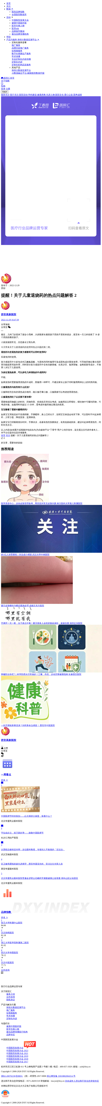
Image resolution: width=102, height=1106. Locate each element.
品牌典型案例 (18, 31)
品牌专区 (10, 1035)
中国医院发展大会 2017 (17, 1062)
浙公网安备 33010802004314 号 (61, 1076)
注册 (8, 89)
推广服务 (10, 1010)
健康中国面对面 (19, 23)
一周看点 (6, 774)
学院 (8, 37)
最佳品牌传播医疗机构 (17, 1032)
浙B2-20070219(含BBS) (12, 1076)
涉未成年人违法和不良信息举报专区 (82, 1081)
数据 (8, 9)
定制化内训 (11, 1018)
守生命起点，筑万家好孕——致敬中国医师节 (22, 833)
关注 (8, 6)
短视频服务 (11, 1013)
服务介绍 (10, 994)
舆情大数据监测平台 (16, 1007)
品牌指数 (6, 912)
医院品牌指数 (18, 12)
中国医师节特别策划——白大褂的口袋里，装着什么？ (26, 816)
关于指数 (5, 81)
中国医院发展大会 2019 (17, 1056)
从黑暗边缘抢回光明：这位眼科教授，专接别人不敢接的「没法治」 (33, 849)
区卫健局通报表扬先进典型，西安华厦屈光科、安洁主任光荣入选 (32, 864)
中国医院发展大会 (20, 20)
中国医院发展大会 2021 (17, 1053)
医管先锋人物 (18, 26)
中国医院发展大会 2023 (17, 1050)
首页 (8, 3)
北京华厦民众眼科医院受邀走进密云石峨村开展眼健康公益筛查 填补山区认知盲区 (39, 878)
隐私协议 (10, 1000)
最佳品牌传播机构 (20, 34)
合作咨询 (10, 997)
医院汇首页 (8, 78)
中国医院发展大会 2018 (17, 1059)
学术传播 (10, 1016)
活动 (8, 17)
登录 (3, 89)
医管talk (15, 28)
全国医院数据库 (19, 14)
